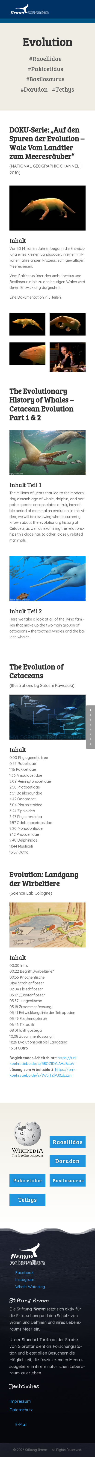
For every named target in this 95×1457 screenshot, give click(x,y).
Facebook (24, 1272)
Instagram (24, 1279)
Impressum (20, 1401)
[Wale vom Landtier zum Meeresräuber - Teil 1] (47, 227)
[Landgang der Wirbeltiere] (47, 943)
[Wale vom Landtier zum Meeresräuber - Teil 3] (68, 332)
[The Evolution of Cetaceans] (47, 736)
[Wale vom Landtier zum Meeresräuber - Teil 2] (27, 332)
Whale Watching (30, 1286)
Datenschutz (21, 1409)
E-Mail (21, 1424)
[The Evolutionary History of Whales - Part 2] (47, 471)
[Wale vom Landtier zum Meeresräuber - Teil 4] (27, 361)
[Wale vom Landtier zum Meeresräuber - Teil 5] (68, 361)
